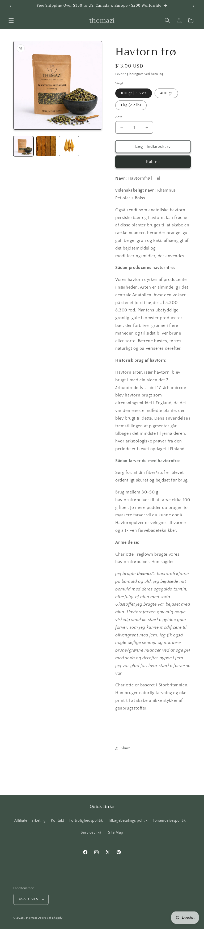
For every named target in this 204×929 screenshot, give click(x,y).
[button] (11, 20)
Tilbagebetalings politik (127, 820)
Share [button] (126, 748)
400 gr (166, 93)
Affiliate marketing (30, 820)
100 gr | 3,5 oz (133, 93)
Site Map (115, 832)
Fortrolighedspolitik (86, 820)
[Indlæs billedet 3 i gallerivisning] (69, 146)
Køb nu (153, 161)
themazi (31, 917)
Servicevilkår (92, 832)
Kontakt (57, 820)
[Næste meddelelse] (193, 6)
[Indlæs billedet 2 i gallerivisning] (46, 146)
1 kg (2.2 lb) (131, 105)
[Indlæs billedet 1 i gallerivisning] (23, 146)
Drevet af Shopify (50, 917)
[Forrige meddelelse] (10, 6)
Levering (122, 74)
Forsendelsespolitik (169, 820)
